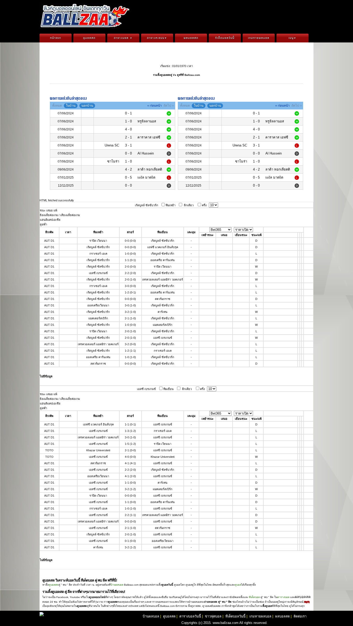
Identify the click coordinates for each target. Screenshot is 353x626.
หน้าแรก (55, 38)
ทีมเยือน (168, 389)
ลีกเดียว (189, 205)
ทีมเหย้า (170, 205)
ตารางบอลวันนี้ (190, 616)
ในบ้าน (70, 105)
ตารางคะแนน (157, 38)
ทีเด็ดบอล (254, 597)
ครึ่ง (204, 205)
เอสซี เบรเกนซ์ (146, 389)
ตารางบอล (123, 38)
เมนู (292, 38)
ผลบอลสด (191, 38)
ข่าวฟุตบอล (213, 616)
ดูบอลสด (89, 38)
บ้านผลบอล (117, 584)
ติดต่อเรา (300, 616)
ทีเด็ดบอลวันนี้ (225, 38)
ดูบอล (238, 584)
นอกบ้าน (87, 105)
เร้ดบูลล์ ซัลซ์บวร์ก (146, 205)
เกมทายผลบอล (259, 38)
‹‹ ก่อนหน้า (154, 105)
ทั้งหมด (57, 105)
